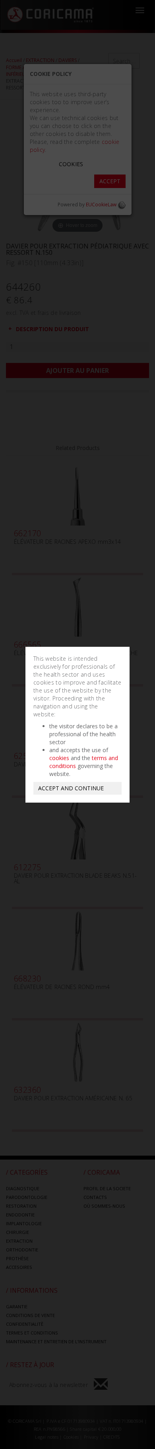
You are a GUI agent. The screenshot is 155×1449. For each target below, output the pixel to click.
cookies (59, 758)
